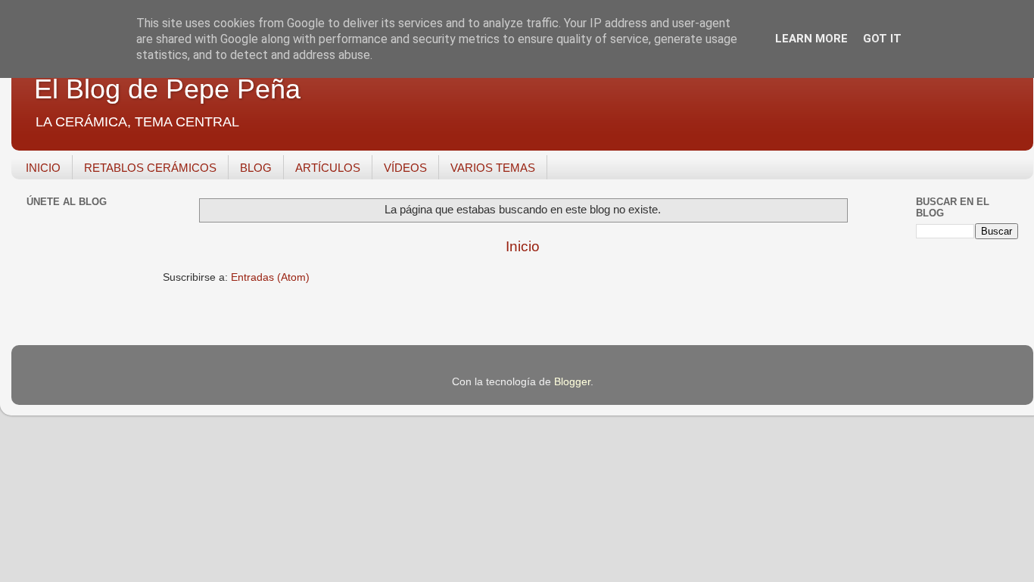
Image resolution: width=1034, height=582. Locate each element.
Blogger (572, 381)
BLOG (256, 167)
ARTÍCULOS (327, 167)
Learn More (811, 38)
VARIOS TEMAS (492, 167)
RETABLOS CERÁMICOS (150, 167)
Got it (882, 38)
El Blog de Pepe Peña (167, 88)
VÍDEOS (405, 167)
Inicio (523, 246)
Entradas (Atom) (270, 277)
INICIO (43, 167)
